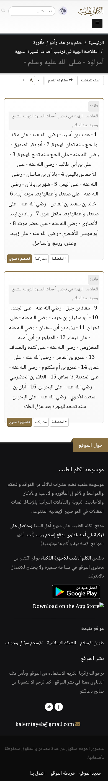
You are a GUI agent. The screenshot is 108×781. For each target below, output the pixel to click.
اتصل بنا (37, 773)
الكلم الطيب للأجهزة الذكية (66, 558)
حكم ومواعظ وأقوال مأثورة (57, 43)
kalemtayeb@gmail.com (45, 725)
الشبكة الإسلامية (61, 643)
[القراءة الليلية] (61, 11)
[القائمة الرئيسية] (97, 23)
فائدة (94, 106)
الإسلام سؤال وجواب (24, 643)
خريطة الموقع (63, 773)
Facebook (59, 707)
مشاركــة (41, 259)
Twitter (49, 707)
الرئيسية (96, 43)
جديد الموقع (90, 773)
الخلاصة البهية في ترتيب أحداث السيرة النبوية (57, 52)
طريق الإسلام (92, 643)
